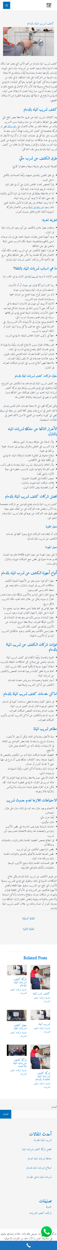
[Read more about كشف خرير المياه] (40, 977)
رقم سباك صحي (9, 126)
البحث (54, 1107)
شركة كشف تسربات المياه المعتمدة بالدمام (43, 1076)
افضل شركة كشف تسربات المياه (37, 1149)
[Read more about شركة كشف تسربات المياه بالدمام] (17, 970)
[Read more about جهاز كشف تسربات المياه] (17, 1015)
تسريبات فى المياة (36, 207)
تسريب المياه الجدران (42, 1140)
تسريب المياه (32, 276)
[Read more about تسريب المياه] (40, 1014)
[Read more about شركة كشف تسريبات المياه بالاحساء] (17, 1050)
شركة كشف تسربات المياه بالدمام (20, 982)
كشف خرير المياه (41, 993)
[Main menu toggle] (6, 5)
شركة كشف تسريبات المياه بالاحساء (20, 1063)
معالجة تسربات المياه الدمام (40, 1158)
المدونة (48, 998)
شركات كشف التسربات (42, 999)
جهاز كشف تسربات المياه (20, 1027)
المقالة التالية (28, 929)
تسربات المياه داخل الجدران (39, 1177)
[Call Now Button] (28, 1245)
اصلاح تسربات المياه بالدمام (39, 1167)
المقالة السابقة (28, 918)
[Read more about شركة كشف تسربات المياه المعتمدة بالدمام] (40, 1056)
